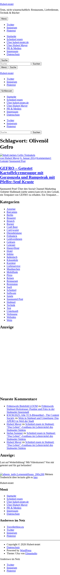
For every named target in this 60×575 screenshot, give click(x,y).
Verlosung (12, 314)
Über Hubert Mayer (17, 45)
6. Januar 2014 (28, 158)
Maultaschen (13, 269)
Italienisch (12, 257)
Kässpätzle (12, 260)
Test (9, 308)
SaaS (9, 287)
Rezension (12, 284)
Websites (11, 317)
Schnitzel (11, 290)
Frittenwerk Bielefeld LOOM (22, 406)
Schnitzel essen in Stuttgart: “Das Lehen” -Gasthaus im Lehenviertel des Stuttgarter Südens (30, 427)
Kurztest (11, 263)
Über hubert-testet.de (18, 42)
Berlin (10, 215)
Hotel (9, 251)
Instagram (12, 27)
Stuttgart (11, 302)
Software (11, 293)
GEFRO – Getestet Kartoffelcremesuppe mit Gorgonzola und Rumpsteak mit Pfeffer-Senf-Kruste (27, 175)
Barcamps (12, 212)
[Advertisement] (30, 363)
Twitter (10, 24)
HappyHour (13, 248)
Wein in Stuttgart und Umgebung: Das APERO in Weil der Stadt (33, 419)
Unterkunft (12, 311)
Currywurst (13, 230)
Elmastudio (31, 553)
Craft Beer (12, 227)
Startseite (11, 36)
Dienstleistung (14, 233)
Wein (9, 320)
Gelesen (11, 242)
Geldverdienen (14, 239)
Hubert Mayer (14, 424)
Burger (10, 224)
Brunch (10, 221)
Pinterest (11, 30)
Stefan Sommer (15, 433)
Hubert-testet (7, 4)
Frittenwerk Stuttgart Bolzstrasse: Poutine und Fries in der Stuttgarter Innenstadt (30, 409)
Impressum (12, 51)
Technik (11, 305)
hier (35, 477)
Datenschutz (13, 54)
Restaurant (12, 281)
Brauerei (11, 218)
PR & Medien (14, 48)
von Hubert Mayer (10, 158)
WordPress (25, 550)
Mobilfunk (12, 272)
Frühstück (12, 236)
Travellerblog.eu (15, 526)
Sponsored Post (17, 161)
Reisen (10, 278)
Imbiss (10, 254)
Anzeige (11, 209)
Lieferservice (13, 266)
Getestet (4, 161)
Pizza (9, 275)
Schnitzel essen (15, 39)
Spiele (10, 296)
